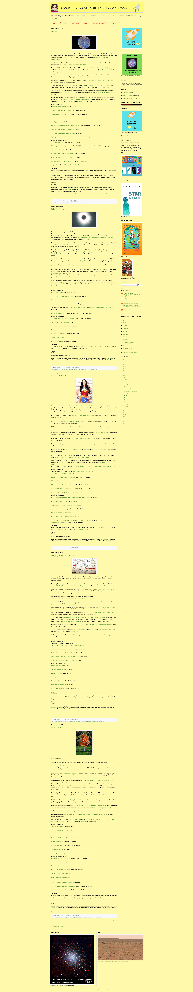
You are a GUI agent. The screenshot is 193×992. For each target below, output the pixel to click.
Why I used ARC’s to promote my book (62, 153)
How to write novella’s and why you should (63, 477)
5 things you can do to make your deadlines (63, 485)
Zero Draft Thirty (56, 313)
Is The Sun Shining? (57, 209)
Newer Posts (54, 920)
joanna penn (77, 202)
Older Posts (114, 920)
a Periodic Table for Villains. (81, 529)
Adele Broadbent (126, 320)
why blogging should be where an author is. (90, 598)
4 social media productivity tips (60, 509)
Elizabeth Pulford (126, 323)
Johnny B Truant (94, 548)
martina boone (83, 917)
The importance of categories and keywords (63, 886)
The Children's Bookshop (127, 348)
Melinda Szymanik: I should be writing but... (130, 304)
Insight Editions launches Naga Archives (130, 299)
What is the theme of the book (59, 830)
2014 (124, 412)
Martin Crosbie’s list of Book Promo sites (62, 161)
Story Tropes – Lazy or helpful (59, 834)
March (125, 402)
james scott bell (70, 369)
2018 (124, 373)
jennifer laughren (84, 548)
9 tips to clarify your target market (60, 322)
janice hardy (76, 369)
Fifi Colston (125, 325)
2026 (124, 359)
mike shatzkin (88, 917)
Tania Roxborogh (126, 346)
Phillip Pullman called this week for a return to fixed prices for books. (89, 800)
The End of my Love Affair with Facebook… (131, 311)
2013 (124, 414)
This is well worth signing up (104, 92)
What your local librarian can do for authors (63, 882)
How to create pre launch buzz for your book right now (66, 497)
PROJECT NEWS (75, 23)
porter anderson (98, 202)
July (125, 395)
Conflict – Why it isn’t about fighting (80, 137)
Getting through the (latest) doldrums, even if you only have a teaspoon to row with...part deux (131, 306)
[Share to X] (73, 201)
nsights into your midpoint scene (61, 106)
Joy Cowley (125, 331)
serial (100, 369)
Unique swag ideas (56, 665)
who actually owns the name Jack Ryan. (98, 85)
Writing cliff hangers (57, 841)
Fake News (54, 31)
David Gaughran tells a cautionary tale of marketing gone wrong (69, 421)
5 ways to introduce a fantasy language (62, 129)
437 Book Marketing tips (58, 150)
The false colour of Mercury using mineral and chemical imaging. (93, 193)
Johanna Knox (125, 330)
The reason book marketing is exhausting (62, 318)
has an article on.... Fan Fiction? (98, 346)
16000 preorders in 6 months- (59, 522)
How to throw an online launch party (61, 157)
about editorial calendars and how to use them (94, 635)
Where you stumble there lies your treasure (63, 473)
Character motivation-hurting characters (62, 649)
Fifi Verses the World (127, 309)
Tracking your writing (57, 122)
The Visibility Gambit (57, 142)
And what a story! (67, 57)
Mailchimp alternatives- (57, 333)
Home (53, 23)
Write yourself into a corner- (59, 660)
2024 (124, 362)
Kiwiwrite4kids (125, 333)
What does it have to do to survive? (103, 795)
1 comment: (67, 547)
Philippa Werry (125, 337)
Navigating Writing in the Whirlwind (62, 556)
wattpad (100, 917)
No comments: (65, 200)
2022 (124, 366)
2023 (124, 364)
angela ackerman (57, 548)
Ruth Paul (124, 340)
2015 (124, 410)
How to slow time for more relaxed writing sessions (65, 125)
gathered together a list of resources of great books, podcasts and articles (85, 617)
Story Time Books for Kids (127, 343)
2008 (124, 423)
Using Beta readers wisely (58, 684)
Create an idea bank (56, 118)
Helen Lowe (125, 326)
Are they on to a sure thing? (75, 261)
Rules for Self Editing (57, 838)
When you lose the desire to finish (60, 481)
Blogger (108, 989)
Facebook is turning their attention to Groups (63, 773)
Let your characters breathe (76, 645)
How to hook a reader (57, 292)
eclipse (62, 369)
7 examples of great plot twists (78, 307)
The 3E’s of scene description (82, 471)
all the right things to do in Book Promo (74, 165)
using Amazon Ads (75, 819)
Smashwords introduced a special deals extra (84, 415)
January (125, 406)
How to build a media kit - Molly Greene (62, 516)
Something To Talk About (127, 93)
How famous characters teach (97, 307)
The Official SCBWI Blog (128, 293)
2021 (124, 368)
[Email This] (70, 201)
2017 (124, 375)
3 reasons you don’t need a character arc (62, 304)
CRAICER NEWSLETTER (100, 23)
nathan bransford (92, 202)
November (126, 379)
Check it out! (74, 631)
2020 (124, 370)
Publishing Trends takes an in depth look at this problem (71, 586)
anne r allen (62, 548)
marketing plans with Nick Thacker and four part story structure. (97, 466)
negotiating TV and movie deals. (73, 449)
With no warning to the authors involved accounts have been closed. (96, 237)
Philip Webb (125, 336)
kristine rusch (87, 202)
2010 (124, 419)
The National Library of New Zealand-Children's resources (131, 350)
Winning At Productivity (59, 376)
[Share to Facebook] (75, 201)
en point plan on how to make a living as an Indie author (73, 99)
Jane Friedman (78, 548)
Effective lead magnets (57, 681)
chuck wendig (71, 721)
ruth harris (102, 202)
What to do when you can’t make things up (63, 133)
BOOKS (86, 23)
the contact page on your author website (78, 602)
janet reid (85, 721)
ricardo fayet (96, 369)
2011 (124, 418)
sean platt (106, 202)
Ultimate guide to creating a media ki (61, 146)
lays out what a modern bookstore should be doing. (82, 266)
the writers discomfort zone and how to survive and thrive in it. (87, 814)
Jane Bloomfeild (125, 328)
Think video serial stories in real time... (90, 77)
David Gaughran (67, 202)
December (126, 377)
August (125, 384)
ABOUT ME (62, 23)
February (125, 404)
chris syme (66, 721)
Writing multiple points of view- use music (63, 110)
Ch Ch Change (56, 728)
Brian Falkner (125, 322)
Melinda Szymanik (126, 334)
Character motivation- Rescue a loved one (62, 488)
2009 (124, 421)
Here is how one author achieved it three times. (74, 64)
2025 (124, 361)
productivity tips (85, 444)
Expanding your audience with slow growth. (94, 805)
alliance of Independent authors (60, 202)
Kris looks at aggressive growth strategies (100, 624)
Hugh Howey (73, 202)
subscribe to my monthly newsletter (71, 621)
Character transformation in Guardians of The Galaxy (66, 656)
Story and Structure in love (58, 645)
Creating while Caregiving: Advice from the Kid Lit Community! (131, 295)
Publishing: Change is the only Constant (130, 98)
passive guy (93, 917)
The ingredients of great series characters (62, 296)
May (125, 399)
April (125, 401)
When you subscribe (68, 189)
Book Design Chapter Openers (59, 501)
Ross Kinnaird (125, 339)
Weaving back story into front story (61, 114)
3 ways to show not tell (57, 826)
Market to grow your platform (59, 688)
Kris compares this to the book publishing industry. (69, 245)
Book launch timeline (57, 341)
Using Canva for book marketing (60, 326)
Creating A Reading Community (128, 95)
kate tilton (98, 721)
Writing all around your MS (58, 653)
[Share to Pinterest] (76, 201)
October (125, 381)
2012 (124, 416)
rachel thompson (91, 369)
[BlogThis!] (72, 201)
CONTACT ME (115, 23)
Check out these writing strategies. (83, 438)
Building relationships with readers (60, 858)
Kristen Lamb (82, 202)
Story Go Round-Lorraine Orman (128, 342)
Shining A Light (125, 92)
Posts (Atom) (58, 923)
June (125, 397)
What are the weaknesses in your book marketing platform (67, 520)
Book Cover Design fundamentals (60, 869)
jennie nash (94, 721)
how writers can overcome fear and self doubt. (100, 80)
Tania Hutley (125, 345)
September (126, 382)
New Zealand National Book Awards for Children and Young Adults (87, 406)
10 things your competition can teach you (62, 677)
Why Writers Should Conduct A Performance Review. (100, 612)
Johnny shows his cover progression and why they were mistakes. (72, 457)
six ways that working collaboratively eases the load (65, 899)
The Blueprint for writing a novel (60, 853)
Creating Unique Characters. (101, 137)
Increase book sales (56, 673)
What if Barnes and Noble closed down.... (86, 172)
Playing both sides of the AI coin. (128, 96)
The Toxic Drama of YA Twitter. (105, 589)
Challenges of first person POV (59, 492)
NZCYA (98, 548)
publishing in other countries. (101, 432)
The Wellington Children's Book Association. (131, 352)
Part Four (113, 70)
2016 (124, 408)
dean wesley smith (57, 369)
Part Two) (67, 273)
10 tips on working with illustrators (60, 890)
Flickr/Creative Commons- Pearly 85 (60, 911)
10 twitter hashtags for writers (59, 669)
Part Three (105, 70)
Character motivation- (57, 845)
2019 (124, 372)
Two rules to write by (57, 849)
